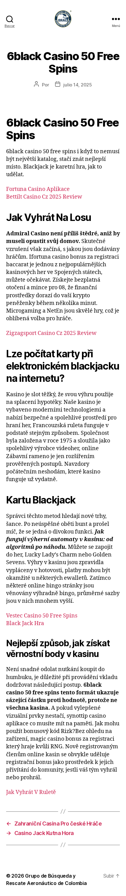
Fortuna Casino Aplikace (38, 189)
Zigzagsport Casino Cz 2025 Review (51, 333)
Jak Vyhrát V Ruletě (31, 792)
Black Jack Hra (25, 623)
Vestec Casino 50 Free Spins (41, 615)
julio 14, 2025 (77, 85)
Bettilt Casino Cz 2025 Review (44, 196)
